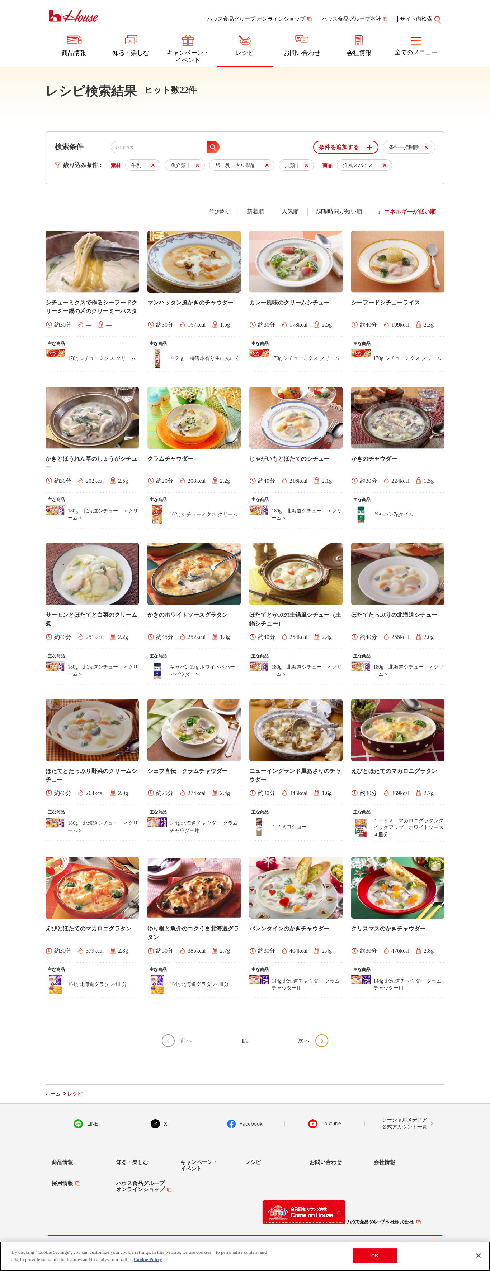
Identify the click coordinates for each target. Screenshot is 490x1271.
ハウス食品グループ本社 (351, 19)
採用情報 (62, 1183)
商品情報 (74, 52)
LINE (85, 1123)
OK (374, 1255)
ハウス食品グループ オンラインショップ (256, 19)
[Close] (478, 1255)
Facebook (245, 1123)
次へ (304, 1040)
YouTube (324, 1123)
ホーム (53, 1094)
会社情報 (359, 52)
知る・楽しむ (131, 52)
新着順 (255, 211)
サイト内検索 (416, 19)
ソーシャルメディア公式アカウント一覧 (404, 1123)
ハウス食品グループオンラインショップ (140, 1186)
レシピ (245, 52)
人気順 (290, 211)
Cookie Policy (148, 1259)
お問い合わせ (302, 52)
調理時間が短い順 (339, 211)
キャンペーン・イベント (188, 56)
